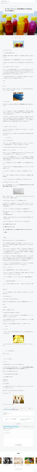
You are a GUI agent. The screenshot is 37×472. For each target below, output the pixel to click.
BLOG (7, 6)
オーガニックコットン (10, 413)
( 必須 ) (6, 430)
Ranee (6, 412)
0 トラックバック (26, 426)
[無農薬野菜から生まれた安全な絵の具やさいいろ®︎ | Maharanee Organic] (5, 1)
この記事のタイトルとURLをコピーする (18, 37)
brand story (7, 413)
